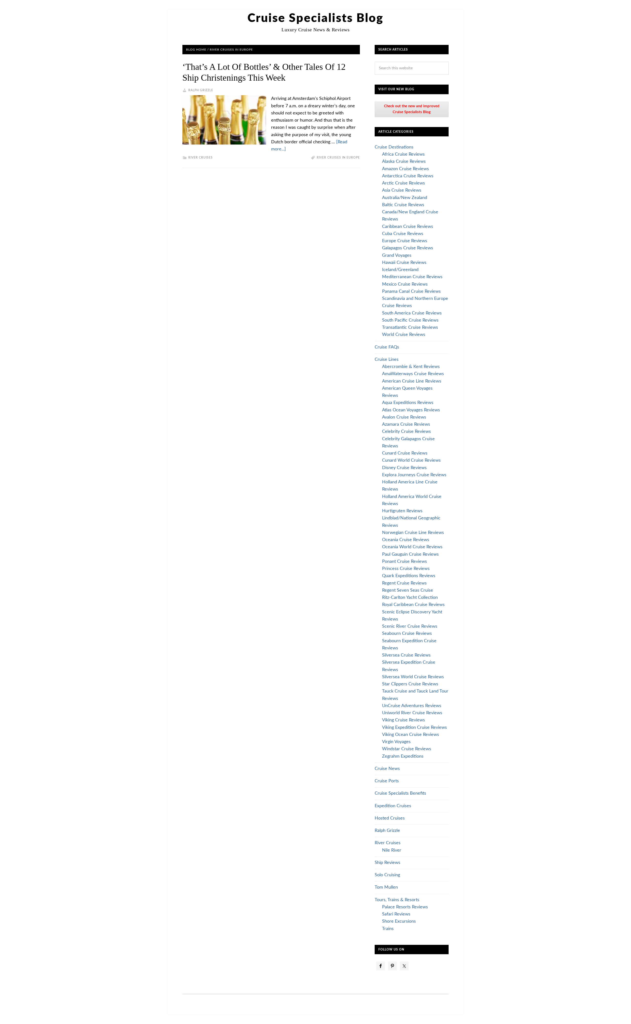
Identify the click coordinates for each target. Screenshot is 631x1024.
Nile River (391, 850)
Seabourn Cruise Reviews (407, 633)
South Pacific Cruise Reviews (410, 320)
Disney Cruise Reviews (404, 468)
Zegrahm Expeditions (402, 756)
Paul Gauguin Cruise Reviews (410, 554)
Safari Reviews (396, 914)
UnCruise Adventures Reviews (411, 706)
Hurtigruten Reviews (402, 511)
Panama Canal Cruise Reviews (411, 291)
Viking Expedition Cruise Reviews (414, 727)
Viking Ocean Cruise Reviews (410, 734)
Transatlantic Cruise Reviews (410, 327)
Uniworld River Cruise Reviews (412, 713)
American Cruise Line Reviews (411, 381)
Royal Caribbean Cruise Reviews (413, 605)
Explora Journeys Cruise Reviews (414, 475)
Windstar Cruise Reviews (406, 749)
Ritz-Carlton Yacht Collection (410, 597)
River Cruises (200, 157)
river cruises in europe (338, 157)
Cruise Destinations (394, 147)
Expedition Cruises (393, 806)
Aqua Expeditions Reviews (407, 403)
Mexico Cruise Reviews (405, 284)
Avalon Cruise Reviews (404, 417)
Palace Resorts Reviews (405, 907)
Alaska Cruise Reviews (404, 161)
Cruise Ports (387, 781)
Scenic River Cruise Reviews (409, 626)
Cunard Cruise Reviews (404, 453)
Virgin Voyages (396, 742)
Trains (388, 929)
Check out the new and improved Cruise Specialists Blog (411, 109)
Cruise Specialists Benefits (400, 793)
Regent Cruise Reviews (404, 583)
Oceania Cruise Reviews (405, 540)
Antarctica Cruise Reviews (407, 176)
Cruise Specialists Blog (315, 18)
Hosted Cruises (390, 818)
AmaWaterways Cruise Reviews (413, 374)
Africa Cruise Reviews (403, 154)
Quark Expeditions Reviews (408, 576)
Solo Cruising (387, 875)
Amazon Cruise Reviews (405, 169)
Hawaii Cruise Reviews (404, 262)
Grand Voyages (396, 255)
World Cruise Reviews (403, 334)
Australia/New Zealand (404, 198)
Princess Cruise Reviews (406, 569)
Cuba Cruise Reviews (402, 234)
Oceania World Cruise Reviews (412, 547)
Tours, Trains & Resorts (397, 900)
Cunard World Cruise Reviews (411, 460)
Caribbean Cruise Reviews (407, 226)
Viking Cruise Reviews (403, 720)
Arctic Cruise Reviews (403, 183)
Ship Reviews (387, 862)
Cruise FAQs (387, 347)
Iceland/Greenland (400, 270)
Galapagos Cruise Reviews (407, 248)
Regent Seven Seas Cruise (407, 590)
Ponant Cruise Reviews (404, 561)
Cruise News (387, 769)
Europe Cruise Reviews (404, 241)
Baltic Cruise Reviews (403, 205)
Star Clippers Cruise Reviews (410, 684)
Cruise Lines (387, 359)
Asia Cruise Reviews (401, 190)
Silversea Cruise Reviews (406, 655)
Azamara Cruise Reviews (406, 424)
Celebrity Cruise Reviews (406, 431)
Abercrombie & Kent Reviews (411, 367)
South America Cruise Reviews (412, 313)
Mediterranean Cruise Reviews (412, 277)
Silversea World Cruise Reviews (413, 677)
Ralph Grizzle (387, 830)
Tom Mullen (386, 887)
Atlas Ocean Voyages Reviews (411, 410)
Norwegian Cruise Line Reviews (413, 532)
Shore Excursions (399, 921)
